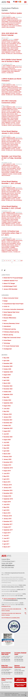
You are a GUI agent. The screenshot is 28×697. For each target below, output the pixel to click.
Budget (16, 39)
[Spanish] (20, 1)
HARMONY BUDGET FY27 (11, 280)
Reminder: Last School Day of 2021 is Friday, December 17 (11, 158)
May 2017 (6, 541)
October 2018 (7, 496)
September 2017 (8, 530)
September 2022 (8, 403)
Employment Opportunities (20, 680)
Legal (19, 694)
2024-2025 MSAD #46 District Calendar (9, 34)
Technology (5, 26)
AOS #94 (5, 39)
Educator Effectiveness (13, 23)
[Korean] (18, 1)
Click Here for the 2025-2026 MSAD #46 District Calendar (11, 609)
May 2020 (6, 448)
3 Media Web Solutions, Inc (2, 693)
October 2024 (7, 391)
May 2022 (6, 411)
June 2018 (6, 504)
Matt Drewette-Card (9, 17)
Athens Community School (9, 108)
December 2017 (8, 521)
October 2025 (7, 369)
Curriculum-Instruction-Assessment (11, 42)
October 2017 (7, 527)
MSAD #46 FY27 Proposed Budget (13, 278)
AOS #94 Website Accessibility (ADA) (11, 617)
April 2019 (6, 479)
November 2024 (8, 389)
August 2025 (7, 375)
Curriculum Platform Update (12, 13)
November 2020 (8, 437)
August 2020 (7, 439)
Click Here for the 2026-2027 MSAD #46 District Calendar (11, 614)
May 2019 (6, 476)
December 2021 (8, 420)
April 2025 (6, 380)
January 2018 (7, 518)
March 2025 (7, 383)
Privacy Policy (7, 694)
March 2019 (7, 482)
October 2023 (7, 400)
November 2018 (8, 493)
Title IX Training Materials (10, 598)
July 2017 (6, 535)
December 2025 (8, 363)
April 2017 (6, 544)
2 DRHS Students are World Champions (11, 80)
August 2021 (7, 431)
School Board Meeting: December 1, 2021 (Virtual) (11, 182)
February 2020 (8, 456)
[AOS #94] (6, 2)
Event (5, 320)
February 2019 (8, 485)
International (6, 48)
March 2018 (7, 513)
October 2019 (7, 465)
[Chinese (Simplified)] (16, 1)
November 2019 (8, 462)
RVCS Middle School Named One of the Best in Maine (12, 60)
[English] (14, 1)
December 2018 (8, 490)
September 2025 (8, 372)
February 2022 (8, 414)
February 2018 (8, 516)
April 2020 (6, 451)
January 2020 (7, 459)
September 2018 (8, 499)
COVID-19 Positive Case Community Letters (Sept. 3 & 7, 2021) (11, 233)
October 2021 (7, 425)
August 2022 (7, 406)
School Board (17, 174)
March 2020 (7, 454)
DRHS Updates (8, 315)
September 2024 (8, 394)
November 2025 (8, 366)
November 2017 (8, 524)
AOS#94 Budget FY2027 (10, 286)
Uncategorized (10, 27)
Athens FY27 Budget (9, 283)
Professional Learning (13, 90)
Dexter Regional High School (11, 44)
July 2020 (6, 442)
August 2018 (7, 502)
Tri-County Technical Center (11, 124)
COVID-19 (9, 42)
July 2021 (6, 434)
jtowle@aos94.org (6, 606)
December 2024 (8, 386)
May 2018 (6, 507)
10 (14, 260)
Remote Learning (12, 50)
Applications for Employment (20, 685)
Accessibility (23, 694)
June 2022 (6, 408)
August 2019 (7, 470)
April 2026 (6, 360)
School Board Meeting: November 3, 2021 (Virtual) (11, 207)
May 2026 (6, 358)
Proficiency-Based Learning (10, 92)
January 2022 (7, 417)
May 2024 (6, 397)
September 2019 (8, 468)
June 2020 (6, 445)
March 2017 (7, 547)
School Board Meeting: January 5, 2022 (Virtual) (10, 132)
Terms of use (14, 694)
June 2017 (6, 538)
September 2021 (8, 428)
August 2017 (7, 533)
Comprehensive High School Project (12, 139)
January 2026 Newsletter (10, 289)
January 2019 (7, 487)
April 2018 (6, 510)
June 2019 (6, 473)
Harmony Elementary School (10, 116)
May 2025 (6, 377)
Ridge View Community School (10, 24)
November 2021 (8, 423)
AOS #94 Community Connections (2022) (9, 102)
